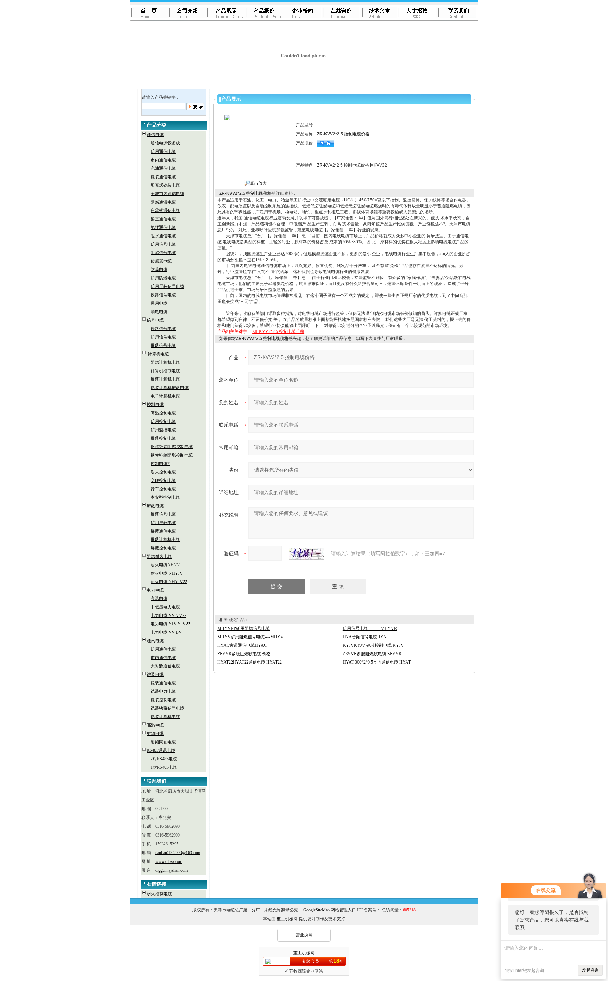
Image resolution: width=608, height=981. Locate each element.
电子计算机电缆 (165, 396)
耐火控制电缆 (163, 472)
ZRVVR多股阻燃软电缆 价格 (244, 653)
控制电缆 (155, 404)
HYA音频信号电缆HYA (364, 636)
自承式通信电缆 (165, 210)
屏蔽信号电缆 (163, 345)
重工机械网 (287, 918)
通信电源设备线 (165, 143)
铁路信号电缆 (163, 294)
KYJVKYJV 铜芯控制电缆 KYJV (373, 645)
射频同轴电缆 (163, 742)
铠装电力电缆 (163, 691)
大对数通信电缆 (165, 666)
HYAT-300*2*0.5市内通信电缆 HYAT (377, 662)
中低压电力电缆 (165, 607)
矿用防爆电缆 (163, 278)
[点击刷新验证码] (306, 554)
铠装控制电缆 (163, 699)
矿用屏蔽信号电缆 (167, 286)
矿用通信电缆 (163, 151)
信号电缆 (155, 320)
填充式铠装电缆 (165, 185)
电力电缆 (155, 590)
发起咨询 (590, 970)
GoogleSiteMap (316, 910)
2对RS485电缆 (164, 758)
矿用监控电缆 (163, 429)
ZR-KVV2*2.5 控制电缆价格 (278, 331)
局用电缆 (159, 303)
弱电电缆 (159, 311)
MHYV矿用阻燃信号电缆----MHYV (250, 636)
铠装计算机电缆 (165, 716)
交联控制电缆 (163, 480)
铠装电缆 (155, 674)
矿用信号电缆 (163, 244)
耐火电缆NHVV (165, 564)
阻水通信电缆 (163, 235)
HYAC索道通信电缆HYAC (242, 645)
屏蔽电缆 (155, 505)
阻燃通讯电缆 (163, 202)
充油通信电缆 (163, 168)
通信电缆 (155, 134)
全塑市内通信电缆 (167, 193)
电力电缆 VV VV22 (168, 615)
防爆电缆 (159, 269)
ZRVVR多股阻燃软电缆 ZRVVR (372, 653)
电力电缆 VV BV (166, 632)
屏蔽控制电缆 (163, 438)
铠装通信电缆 (163, 176)
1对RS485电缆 (164, 767)
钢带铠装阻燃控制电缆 (172, 455)
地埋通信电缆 (163, 227)
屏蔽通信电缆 (163, 531)
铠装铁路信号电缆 (167, 708)
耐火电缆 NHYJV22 (169, 581)
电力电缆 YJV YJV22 (170, 623)
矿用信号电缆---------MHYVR (370, 628)
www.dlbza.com (168, 861)
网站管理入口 (343, 910)
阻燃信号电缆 (163, 252)
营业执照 (304, 934)
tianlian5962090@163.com (177, 852)
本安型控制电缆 (165, 497)
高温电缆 (159, 598)
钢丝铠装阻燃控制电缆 (172, 446)
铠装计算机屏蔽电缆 (170, 387)
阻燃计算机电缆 (165, 362)
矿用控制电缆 (163, 421)
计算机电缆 (158, 353)
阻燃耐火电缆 (159, 556)
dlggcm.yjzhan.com (171, 870)
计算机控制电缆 (165, 370)
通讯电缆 (155, 640)
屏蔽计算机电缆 (165, 379)
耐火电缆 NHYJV (167, 573)
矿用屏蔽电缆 (163, 522)
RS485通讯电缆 (161, 750)
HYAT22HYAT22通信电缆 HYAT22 (249, 662)
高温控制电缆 (163, 413)
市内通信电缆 (163, 159)
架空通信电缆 (163, 219)
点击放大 (258, 183)
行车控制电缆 (163, 488)
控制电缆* (160, 463)
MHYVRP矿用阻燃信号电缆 (243, 628)
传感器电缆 (161, 261)
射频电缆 (155, 733)
